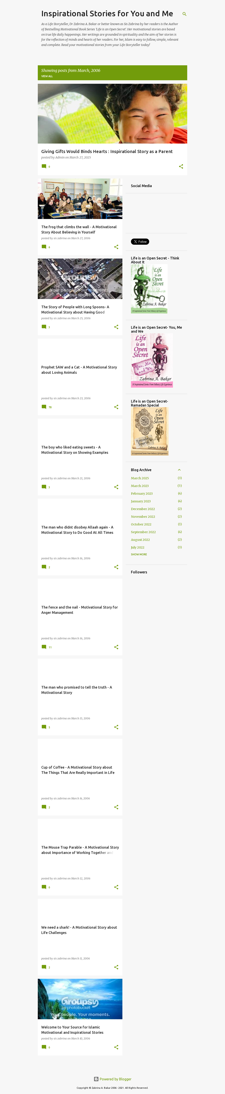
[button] (181, 167)
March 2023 (140, 486)
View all (47, 76)
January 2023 (141, 501)
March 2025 (140, 478)
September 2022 (143, 532)
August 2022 (140, 540)
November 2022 (143, 517)
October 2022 (141, 524)
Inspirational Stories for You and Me (107, 13)
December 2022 (143, 509)
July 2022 (137, 547)
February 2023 (142, 494)
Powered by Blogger (115, 1079)
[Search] (184, 14)
